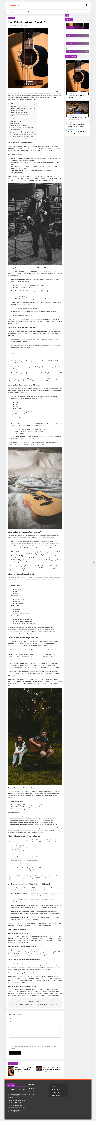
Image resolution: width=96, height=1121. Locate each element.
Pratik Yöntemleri (16, 123)
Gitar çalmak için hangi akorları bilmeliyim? (23, 136)
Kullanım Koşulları (56, 1092)
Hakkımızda (75, 5)
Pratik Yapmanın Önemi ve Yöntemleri (19, 120)
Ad (10, 1040)
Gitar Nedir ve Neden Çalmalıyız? (18, 106)
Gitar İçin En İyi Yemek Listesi (17, 116)
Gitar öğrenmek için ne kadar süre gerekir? (23, 132)
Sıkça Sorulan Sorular (15, 129)
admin (10, 25)
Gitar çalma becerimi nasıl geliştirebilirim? (23, 138)
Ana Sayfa (32, 5)
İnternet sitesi (48, 1040)
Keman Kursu (49, 5)
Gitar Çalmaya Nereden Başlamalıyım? (19, 114)
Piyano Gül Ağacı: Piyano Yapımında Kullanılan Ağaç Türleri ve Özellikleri (17, 1096)
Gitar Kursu (40, 5)
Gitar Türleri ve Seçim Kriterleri (17, 110)
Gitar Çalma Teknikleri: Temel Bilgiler (19, 112)
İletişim (53, 1086)
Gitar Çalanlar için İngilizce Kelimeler (19, 125)
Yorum (11, 1021)
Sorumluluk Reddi (56, 1095)
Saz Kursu (57, 5)
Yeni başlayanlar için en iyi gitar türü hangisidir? (24, 134)
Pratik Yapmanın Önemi (17, 121)
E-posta (29, 1040)
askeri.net (14, 5)
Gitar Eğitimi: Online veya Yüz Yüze (18, 118)
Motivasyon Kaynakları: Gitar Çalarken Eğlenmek (22, 127)
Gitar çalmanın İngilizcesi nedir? (20, 131)
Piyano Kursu (66, 5)
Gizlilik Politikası (56, 1089)
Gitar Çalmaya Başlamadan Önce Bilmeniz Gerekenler (23, 108)
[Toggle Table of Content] (34, 104)
